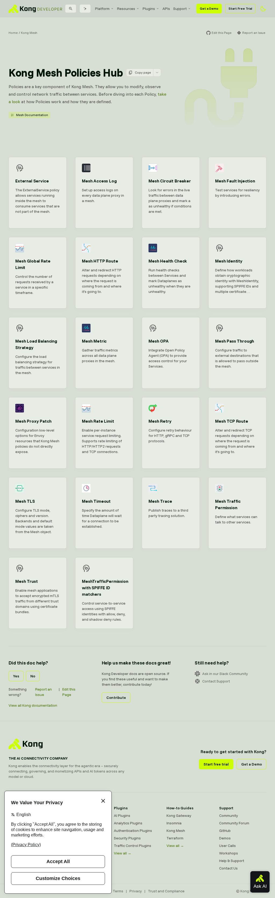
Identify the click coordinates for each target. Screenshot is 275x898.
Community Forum (234, 823)
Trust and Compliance (166, 891)
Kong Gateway (179, 815)
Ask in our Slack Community (225, 673)
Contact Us (228, 868)
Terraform (175, 838)
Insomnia (174, 823)
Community (228, 815)
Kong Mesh (29, 33)
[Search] (70, 8)
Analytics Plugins (128, 823)
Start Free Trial (240, 8)
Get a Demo (209, 8)
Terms (118, 891)
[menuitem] (104, 8)
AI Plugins (122, 815)
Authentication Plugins (133, 830)
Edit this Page (68, 692)
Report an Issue (43, 692)
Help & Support (231, 860)
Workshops (228, 853)
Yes (16, 676)
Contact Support (216, 681)
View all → (122, 853)
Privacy (135, 891)
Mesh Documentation (32, 115)
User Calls (227, 845)
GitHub (225, 830)
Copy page (143, 72)
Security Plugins (127, 838)
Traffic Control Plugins (132, 845)
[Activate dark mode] (263, 8)
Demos (225, 838)
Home (13, 33)
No (32, 676)
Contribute (116, 697)
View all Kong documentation (33, 705)
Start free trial (216, 764)
